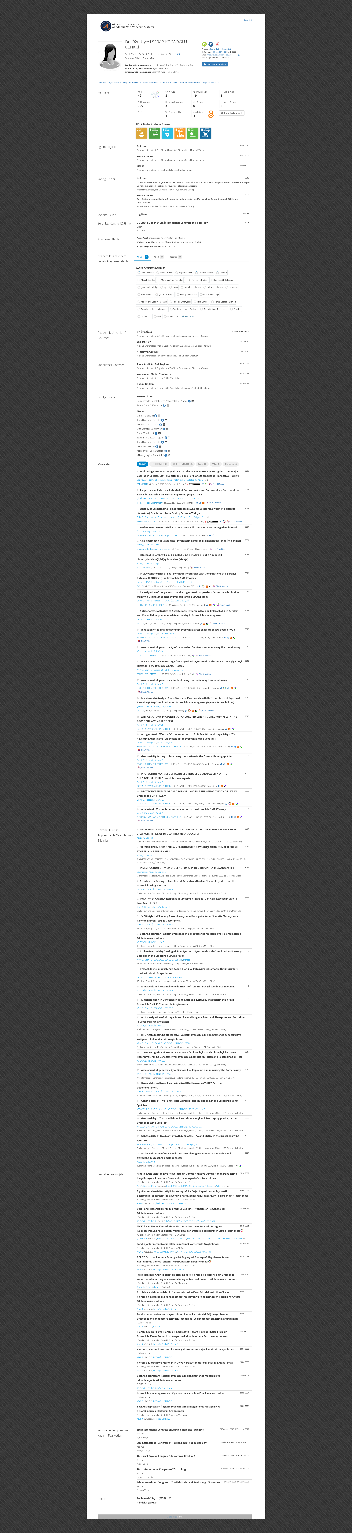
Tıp (165, 287)
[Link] (203, 484)
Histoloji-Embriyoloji (182, 301)
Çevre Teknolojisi (166, 294)
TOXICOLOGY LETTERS (146, 655)
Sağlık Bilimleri (147, 272)
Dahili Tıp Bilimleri (215, 287)
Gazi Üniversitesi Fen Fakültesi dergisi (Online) (157, 535)
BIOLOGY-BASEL (144, 567)
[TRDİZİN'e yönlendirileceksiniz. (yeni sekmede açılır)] (216, 535)
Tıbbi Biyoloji (202, 301)
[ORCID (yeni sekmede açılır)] (204, 44)
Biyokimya (233, 287)
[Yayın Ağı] (155, 94)
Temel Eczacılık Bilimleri (225, 301)
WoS (158, 257)
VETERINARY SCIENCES (146, 521)
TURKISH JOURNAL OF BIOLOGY (150, 605)
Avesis (142, 257)
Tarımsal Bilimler (206, 272)
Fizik (159, 316)
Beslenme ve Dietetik (198, 280)
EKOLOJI (140, 586)
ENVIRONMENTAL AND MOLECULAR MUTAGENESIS (159, 746)
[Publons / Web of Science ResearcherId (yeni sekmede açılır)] (211, 44)
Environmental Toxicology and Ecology (153, 549)
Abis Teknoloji (172, 1517)
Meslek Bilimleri (148, 280)
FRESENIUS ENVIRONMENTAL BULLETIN (154, 729)
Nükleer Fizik (173, 316)
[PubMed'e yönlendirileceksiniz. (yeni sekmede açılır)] (228, 637)
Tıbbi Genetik (146, 294)
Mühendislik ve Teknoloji (172, 280)
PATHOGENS (142, 484)
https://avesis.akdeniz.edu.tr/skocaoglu (223, 55)
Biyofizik (237, 309)
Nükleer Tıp (146, 316)
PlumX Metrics (218, 484)
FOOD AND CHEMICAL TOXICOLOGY (152, 688)
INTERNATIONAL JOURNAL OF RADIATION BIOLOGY (158, 637)
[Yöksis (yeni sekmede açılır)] (217, 44)
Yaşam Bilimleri (185, 272)
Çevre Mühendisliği (149, 287)
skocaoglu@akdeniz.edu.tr (220, 49)
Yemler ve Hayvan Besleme (185, 309)
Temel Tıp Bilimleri (192, 287)
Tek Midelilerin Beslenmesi (215, 309)
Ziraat (175, 287)
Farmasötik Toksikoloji (224, 280)
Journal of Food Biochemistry (149, 502)
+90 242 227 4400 (219, 52)
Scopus (175, 257)
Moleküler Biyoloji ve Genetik (154, 301)
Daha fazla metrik (233, 113)
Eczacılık (223, 272)
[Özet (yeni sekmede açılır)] (197, 502)
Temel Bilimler (166, 272)
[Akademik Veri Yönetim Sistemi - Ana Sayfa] (106, 26)
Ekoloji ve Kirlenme (188, 294)
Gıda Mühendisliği (211, 294)
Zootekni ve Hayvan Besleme (154, 309)
